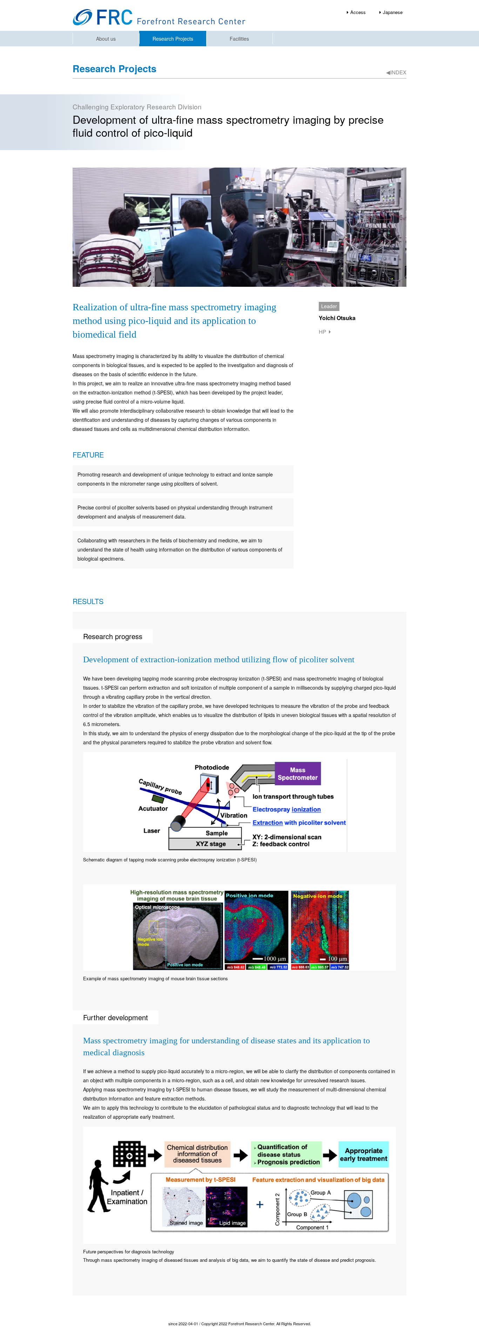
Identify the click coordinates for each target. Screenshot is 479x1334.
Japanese (393, 12)
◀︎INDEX (396, 72)
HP (322, 331)
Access (358, 12)
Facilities (239, 38)
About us (106, 38)
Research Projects (173, 38)
